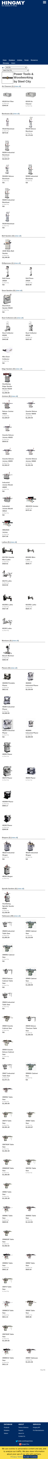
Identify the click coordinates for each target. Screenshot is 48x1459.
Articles (19, 60)
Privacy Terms (17, 1457)
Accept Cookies (30, 1457)
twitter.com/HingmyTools (25, 1441)
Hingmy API (36, 1427)
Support (20, 1430)
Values (6, 1433)
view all (17, 86)
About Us (21, 1433)
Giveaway (6, 63)
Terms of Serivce (23, 1427)
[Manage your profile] (44, 2)
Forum (26, 60)
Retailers (6, 1430)
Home (5, 60)
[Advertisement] (24, 32)
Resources (34, 60)
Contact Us (21, 1436)
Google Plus (25, 1444)
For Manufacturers (38, 1430)
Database (12, 60)
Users (13, 63)
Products (6, 1427)
